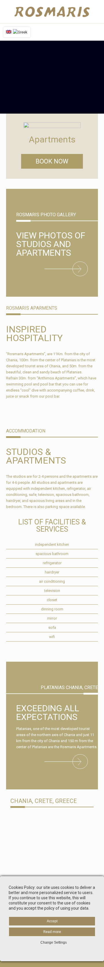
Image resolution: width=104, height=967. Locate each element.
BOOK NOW (52, 161)
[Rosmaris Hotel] (52, 11)
